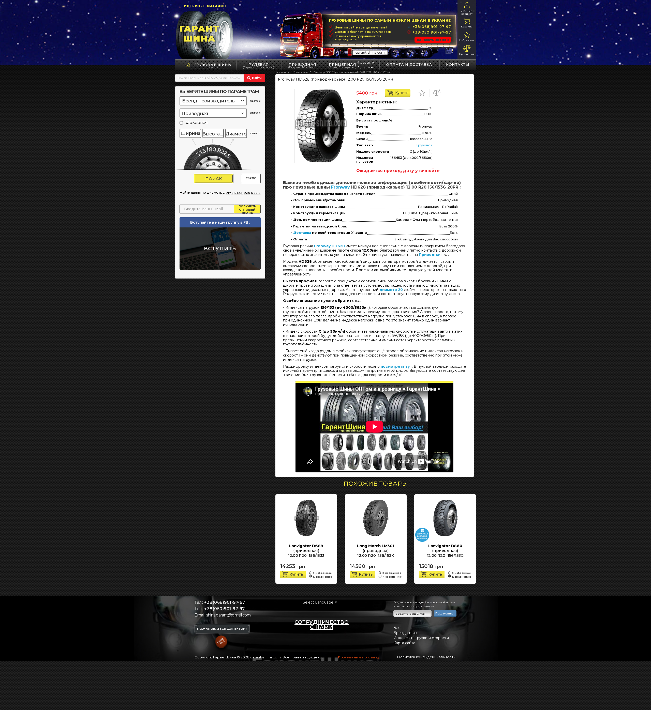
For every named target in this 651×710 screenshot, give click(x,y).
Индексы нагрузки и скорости (421, 638)
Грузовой (424, 145)
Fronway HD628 (329, 246)
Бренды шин (405, 632)
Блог (397, 627)
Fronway (340, 187)
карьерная (196, 123)
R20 (247, 193)
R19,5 (238, 193)
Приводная (430, 254)
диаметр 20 (391, 289)
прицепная (342, 65)
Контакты (457, 64)
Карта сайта (404, 643)
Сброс (251, 178)
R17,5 (230, 193)
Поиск (213, 178)
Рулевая (258, 65)
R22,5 (256, 193)
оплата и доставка (409, 64)
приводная (302, 65)
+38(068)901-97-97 (431, 26)
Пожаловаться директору (222, 628)
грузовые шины (213, 65)
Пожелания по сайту (359, 657)
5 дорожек (366, 67)
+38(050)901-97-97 (431, 32)
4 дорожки (366, 62)
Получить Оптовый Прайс (247, 209)
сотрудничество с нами (321, 625)
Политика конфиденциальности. (426, 657)
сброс (255, 100)
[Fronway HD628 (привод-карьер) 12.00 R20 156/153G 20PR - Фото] (320, 126)
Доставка (302, 233)
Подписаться (445, 613)
